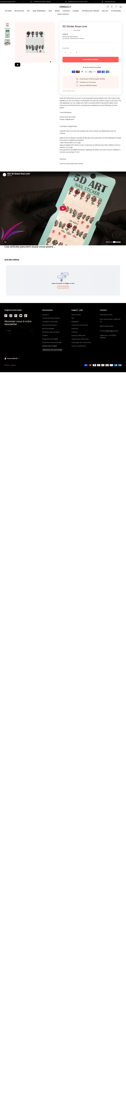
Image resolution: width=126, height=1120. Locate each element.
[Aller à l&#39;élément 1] (7, 25)
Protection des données (50, 332)
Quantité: (66, 48)
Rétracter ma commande (52, 350)
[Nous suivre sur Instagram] (10, 315)
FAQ (72, 318)
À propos (45, 315)
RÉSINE (57, 11)
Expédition (75, 322)
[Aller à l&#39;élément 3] (7, 43)
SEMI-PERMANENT (39, 11)
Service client (76, 315)
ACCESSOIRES (116, 11)
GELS (50, 11)
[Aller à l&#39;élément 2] (7, 34)
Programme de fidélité (50, 339)
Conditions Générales (50, 322)
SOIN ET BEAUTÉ (63, 14)
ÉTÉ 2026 (8, 11)
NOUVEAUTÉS (19, 11)
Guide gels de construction (81, 342)
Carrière (45, 335)
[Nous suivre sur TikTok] (25, 315)
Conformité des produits (51, 318)
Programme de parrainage (51, 342)
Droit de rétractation (49, 325)
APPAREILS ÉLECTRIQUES (90, 11)
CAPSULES (66, 11)
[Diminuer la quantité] (65, 52)
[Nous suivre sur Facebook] (5, 315)
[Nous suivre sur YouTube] (20, 315)
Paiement (74, 329)
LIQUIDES (76, 11)
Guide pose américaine (79, 339)
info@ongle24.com (111, 331)
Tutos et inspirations (78, 346)
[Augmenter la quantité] (76, 52)
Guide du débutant (78, 335)
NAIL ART (105, 11)
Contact (74, 332)
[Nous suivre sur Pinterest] (15, 315)
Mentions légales (48, 329)
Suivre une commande (79, 325)
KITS (28, 11)
